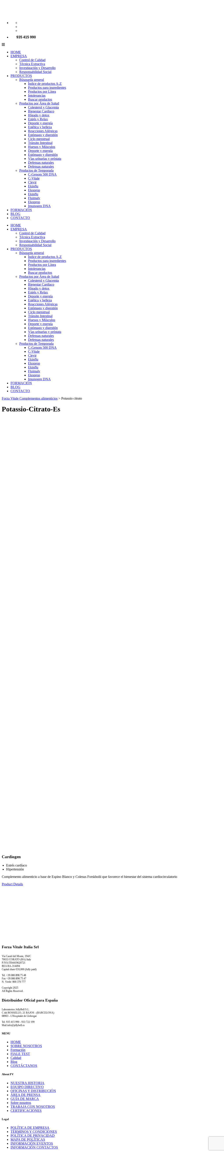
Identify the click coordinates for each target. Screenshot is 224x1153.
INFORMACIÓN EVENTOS (31, 1143)
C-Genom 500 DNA (42, 174)
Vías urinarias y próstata (44, 158)
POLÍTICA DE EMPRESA (29, 1128)
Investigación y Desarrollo (37, 68)
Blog (13, 1062)
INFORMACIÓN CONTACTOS (34, 1147)
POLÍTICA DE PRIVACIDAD (32, 1135)
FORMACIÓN (21, 210)
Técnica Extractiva (32, 64)
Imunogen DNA (39, 206)
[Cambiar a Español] (21, 30)
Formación (17, 1050)
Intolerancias (37, 95)
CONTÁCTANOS (23, 1066)
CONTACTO (20, 218)
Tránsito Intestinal (40, 143)
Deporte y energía (40, 123)
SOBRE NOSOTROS (26, 1046)
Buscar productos (40, 99)
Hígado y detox (38, 115)
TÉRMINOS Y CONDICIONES (33, 1131)
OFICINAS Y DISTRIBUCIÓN (33, 1091)
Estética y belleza (40, 127)
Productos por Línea (42, 91)
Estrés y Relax (38, 119)
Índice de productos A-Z (45, 83)
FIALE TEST (20, 1054)
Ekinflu (33, 186)
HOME (15, 52)
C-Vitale (34, 178)
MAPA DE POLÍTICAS (27, 1139)
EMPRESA (18, 56)
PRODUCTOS (21, 76)
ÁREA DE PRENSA (25, 1095)
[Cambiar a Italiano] (21, 23)
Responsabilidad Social (35, 72)
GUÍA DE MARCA (24, 1099)
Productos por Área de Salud (39, 103)
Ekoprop (34, 190)
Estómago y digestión (43, 135)
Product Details (12, 884)
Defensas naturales (41, 162)
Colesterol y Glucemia (43, 107)
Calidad (15, 1058)
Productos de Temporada (36, 170)
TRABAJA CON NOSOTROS (32, 1107)
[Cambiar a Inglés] (21, 26)
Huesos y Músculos (41, 147)
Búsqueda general (31, 80)
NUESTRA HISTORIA (27, 1083)
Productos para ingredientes (47, 87)
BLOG (15, 214)
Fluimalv (34, 198)
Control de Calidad (32, 60)
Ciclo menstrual (39, 139)
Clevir (32, 182)
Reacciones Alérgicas (43, 131)
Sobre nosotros (20, 1103)
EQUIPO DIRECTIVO (27, 1087)
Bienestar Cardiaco (41, 111)
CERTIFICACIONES (26, 1110)
